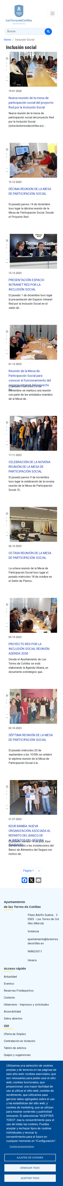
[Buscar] (48, 31)
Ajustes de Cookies (30, 1157)
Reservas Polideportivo (19, 990)
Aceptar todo (30, 1178)
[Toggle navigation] (52, 13)
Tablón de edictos (15, 1048)
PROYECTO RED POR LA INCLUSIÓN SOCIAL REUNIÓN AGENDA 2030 (29, 648)
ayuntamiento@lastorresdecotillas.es (43, 941)
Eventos (9, 983)
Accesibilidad (12, 1011)
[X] (31, 880)
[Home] (16, 13)
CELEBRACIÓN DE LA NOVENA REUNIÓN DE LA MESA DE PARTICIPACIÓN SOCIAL (29, 466)
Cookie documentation (22, 1146)
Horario (32, 960)
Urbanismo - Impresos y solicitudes (26, 1004)
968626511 (35, 951)
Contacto (9, 997)
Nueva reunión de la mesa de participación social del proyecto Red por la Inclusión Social (31, 102)
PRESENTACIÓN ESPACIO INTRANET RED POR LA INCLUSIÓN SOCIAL (26, 284)
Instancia (33, 931)
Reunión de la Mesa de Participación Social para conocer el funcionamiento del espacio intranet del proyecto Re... (30, 380)
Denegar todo (30, 1167)
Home (7, 39)
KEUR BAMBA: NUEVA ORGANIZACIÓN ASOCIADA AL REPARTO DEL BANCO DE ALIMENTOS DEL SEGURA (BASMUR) (30, 835)
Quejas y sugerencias (17, 1055)
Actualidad (10, 976)
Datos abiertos (13, 1018)
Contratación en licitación (19, 1041)
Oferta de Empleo (15, 1034)
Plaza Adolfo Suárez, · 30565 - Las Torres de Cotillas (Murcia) (43, 919)
